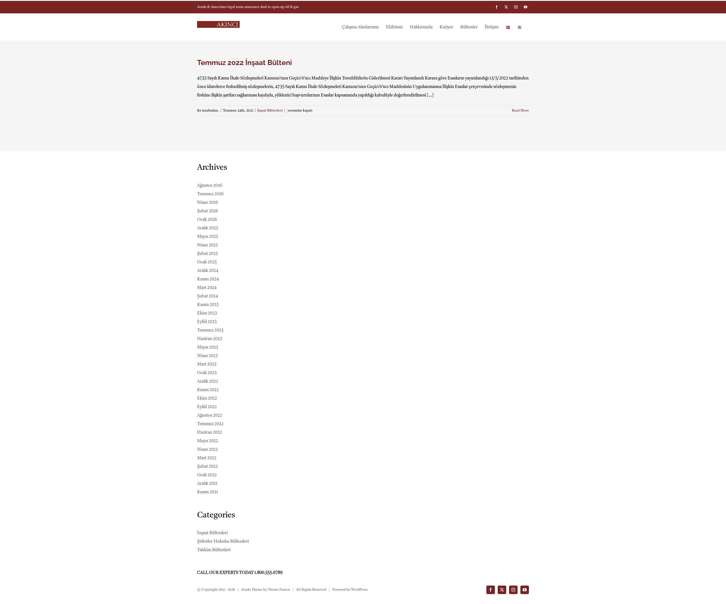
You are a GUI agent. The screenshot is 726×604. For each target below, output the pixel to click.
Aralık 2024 (207, 271)
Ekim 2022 (207, 399)
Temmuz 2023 (210, 330)
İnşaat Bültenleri (270, 110)
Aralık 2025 (207, 228)
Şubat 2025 (207, 254)
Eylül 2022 (207, 407)
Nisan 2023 (207, 356)
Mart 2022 (206, 458)
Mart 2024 (207, 288)
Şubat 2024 (207, 296)
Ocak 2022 (207, 475)
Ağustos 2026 (209, 186)
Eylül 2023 (207, 322)
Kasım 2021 (207, 492)
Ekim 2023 (207, 313)
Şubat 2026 (207, 211)
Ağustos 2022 (209, 416)
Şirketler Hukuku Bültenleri (223, 542)
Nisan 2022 (207, 450)
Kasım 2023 (208, 305)
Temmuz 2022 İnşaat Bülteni (244, 62)
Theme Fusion (279, 590)
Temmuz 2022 (210, 424)
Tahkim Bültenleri (214, 550)
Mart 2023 (206, 364)
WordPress (359, 590)
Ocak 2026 (207, 220)
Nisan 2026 (207, 203)
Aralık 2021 (207, 484)
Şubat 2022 (207, 467)
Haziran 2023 (209, 339)
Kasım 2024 (208, 279)
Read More (520, 110)
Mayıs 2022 (207, 441)
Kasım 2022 (208, 390)
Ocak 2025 (207, 262)
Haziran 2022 (209, 433)
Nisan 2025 (207, 245)
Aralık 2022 (207, 381)
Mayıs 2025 (207, 237)
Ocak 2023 (207, 373)
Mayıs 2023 (207, 347)
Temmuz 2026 (210, 194)
